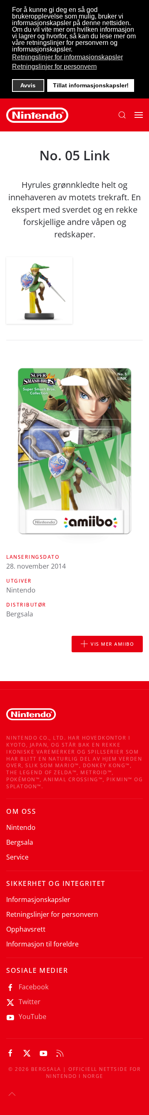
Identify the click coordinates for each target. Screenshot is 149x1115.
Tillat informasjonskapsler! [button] (91, 85)
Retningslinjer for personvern (52, 914)
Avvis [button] (28, 85)
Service (17, 857)
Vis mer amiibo (112, 644)
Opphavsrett (26, 929)
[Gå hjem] (37, 114)
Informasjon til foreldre (42, 944)
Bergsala (19, 842)
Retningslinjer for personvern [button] (54, 66)
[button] (122, 114)
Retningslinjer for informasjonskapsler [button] (67, 57)
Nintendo (21, 827)
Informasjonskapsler (38, 899)
